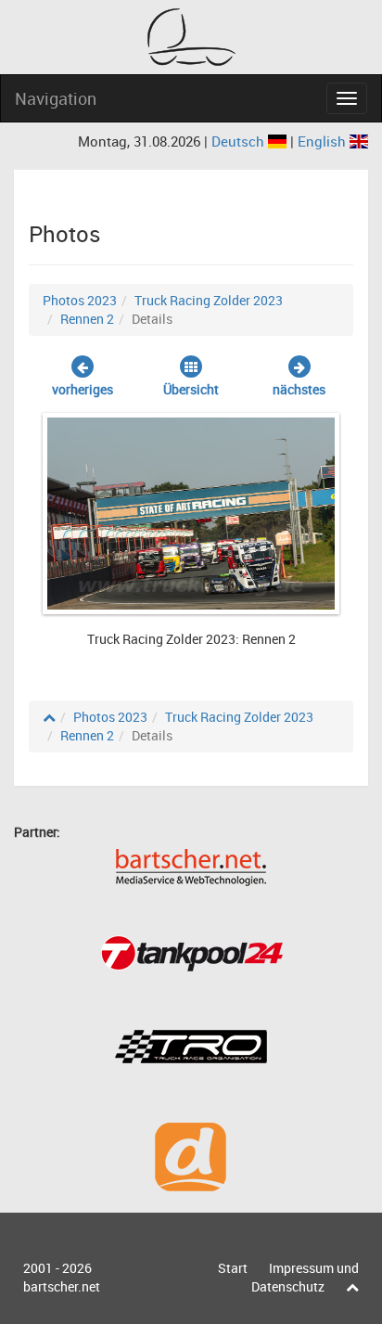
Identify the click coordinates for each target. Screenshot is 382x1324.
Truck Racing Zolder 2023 (208, 300)
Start (233, 1268)
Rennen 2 (87, 319)
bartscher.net (61, 1286)
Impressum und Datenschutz (305, 1277)
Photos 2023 (80, 300)
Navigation (55, 98)
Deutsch (239, 141)
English (324, 141)
